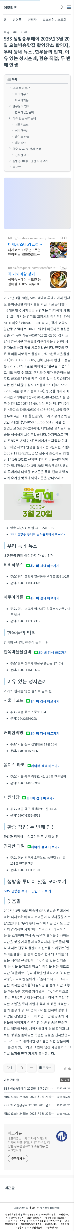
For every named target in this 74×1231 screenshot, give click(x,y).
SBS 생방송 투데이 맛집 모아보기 (27, 891)
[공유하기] (21, 1068)
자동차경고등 (51, 1227)
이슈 (6, 32)
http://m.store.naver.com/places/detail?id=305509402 (33, 238)
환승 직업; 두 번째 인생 (27, 149)
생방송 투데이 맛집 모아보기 (30, 161)
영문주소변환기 (12, 1214)
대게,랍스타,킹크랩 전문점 (23, 244)
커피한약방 (22, 130)
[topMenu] (69, 7)
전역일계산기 (17, 1217)
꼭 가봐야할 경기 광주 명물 (23, 273)
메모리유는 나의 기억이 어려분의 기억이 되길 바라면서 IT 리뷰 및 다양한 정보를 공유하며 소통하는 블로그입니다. (29, 1144)
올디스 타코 (22, 136)
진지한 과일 (22, 155)
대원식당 (20, 143)
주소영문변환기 (30, 1214)
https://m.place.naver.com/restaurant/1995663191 (33, 268)
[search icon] (61, 7)
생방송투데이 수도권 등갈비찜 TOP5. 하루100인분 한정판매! (24, 281)
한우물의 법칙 (21, 106)
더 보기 (65, 1080)
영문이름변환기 (34, 1217)
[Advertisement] (37, 203)
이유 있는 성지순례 (24, 118)
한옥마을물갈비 (24, 112)
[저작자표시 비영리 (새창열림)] (67, 1069)
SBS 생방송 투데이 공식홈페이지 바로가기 (38, 534)
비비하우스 (22, 94)
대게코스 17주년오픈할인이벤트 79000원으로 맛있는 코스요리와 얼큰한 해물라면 (24, 251)
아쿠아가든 (22, 100)
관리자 (32, 19)
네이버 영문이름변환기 (55, 1217)
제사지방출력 (51, 1224)
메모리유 (10, 7)
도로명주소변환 (48, 1214)
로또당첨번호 (55, 1220)
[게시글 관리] (31, 1068)
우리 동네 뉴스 (22, 88)
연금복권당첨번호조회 (31, 1224)
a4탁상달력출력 (34, 1227)
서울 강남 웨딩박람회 (16, 1220)
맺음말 (17, 167)
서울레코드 (22, 124)
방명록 (17, 19)
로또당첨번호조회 (54, 19)
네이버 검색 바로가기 (44, 565)
